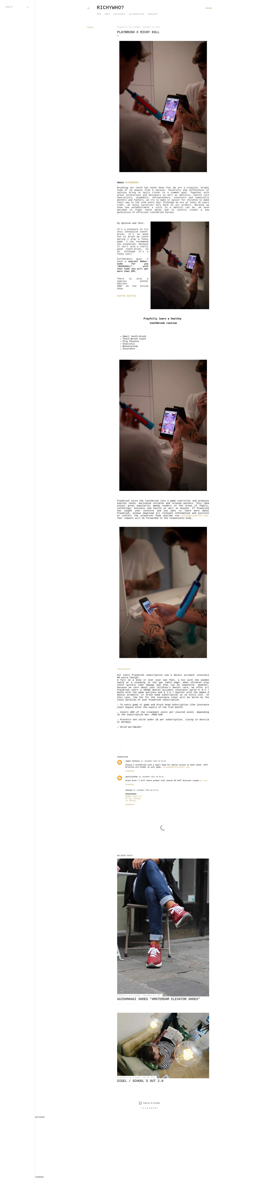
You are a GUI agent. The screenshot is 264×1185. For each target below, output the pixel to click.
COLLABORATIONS (136, 14)
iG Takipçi (130, 800)
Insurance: (124, 669)
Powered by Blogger (151, 1103)
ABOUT (107, 14)
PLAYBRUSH (131, 182)
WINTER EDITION (126, 296)
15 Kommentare (132, 1086)
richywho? (110, 8)
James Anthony (132, 761)
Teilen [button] (90, 27)
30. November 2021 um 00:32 (151, 777)
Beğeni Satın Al (133, 796)
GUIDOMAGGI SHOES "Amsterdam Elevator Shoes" (158, 999)
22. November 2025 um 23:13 (145, 790)
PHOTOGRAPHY (119, 14)
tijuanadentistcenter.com (176, 767)
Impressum (152, 14)
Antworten (129, 771)
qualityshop (131, 777)
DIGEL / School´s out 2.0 (140, 1081)
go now (203, 780)
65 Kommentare (132, 1004)
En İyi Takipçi (133, 798)
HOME (99, 14)
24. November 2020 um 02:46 (153, 761)
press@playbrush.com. (195, 515)
